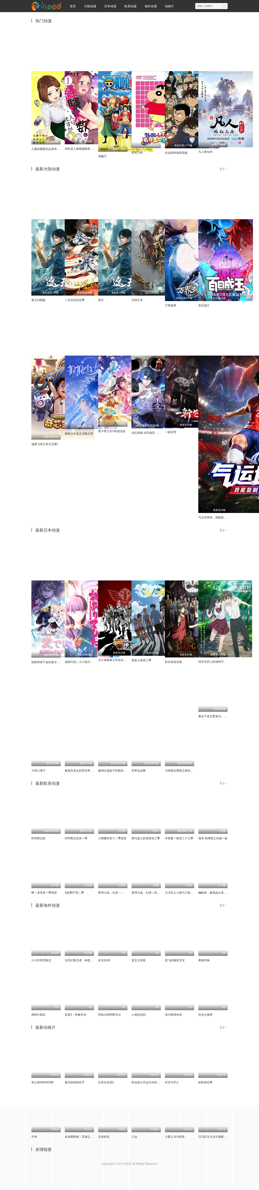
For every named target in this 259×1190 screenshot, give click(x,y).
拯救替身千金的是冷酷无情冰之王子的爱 (56, 662)
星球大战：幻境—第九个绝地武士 (153, 892)
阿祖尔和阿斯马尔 (109, 1014)
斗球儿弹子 (38, 770)
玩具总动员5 (106, 1082)
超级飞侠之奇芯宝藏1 (44, 444)
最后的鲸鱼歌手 (75, 1082)
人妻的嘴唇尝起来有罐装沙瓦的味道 (54, 149)
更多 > (224, 169)
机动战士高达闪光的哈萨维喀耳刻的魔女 (157, 1082)
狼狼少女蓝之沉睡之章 (79, 433)
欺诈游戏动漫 (173, 662)
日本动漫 (110, 6)
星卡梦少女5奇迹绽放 (111, 431)
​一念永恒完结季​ (75, 300)
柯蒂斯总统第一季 (76, 838)
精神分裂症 (38, 1014)
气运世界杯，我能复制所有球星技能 (221, 517)
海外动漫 (151, 6)
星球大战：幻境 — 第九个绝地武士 (120, 892)
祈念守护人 (172, 1082)
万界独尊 (170, 305)
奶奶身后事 (205, 1082)
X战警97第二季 (74, 892)
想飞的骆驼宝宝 (175, 960)
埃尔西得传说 (173, 1014)
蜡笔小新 (137, 152)
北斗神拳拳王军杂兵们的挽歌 (116, 660)
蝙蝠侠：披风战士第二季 (213, 892)
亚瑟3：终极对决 (75, 1014)
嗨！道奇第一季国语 (44, 892)
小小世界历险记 (41, 960)
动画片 (169, 6)
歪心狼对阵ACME (42, 1082)
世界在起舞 (139, 770)
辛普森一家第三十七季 (179, 838)
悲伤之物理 (205, 1014)
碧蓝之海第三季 (141, 660)
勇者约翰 (204, 960)
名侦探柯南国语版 (176, 153)
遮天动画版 (38, 300)
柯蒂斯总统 (38, 838)
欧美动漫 (130, 6)
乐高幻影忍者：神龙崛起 (80, 960)
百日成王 (204, 305)
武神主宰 (137, 300)
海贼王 (102, 156)
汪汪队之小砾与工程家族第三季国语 (187, 892)
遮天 (101, 300)
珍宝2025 (104, 960)
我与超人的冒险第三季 (146, 838)
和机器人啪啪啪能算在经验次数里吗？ (89, 148)
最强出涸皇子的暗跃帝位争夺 (116, 770)
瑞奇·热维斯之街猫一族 (212, 838)
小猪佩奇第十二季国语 (112, 838)
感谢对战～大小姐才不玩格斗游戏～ (87, 662)
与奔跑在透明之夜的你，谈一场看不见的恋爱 (193, 770)
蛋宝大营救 (139, 960)
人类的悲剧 (139, 1014)
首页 (73, 6)
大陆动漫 (90, 6)
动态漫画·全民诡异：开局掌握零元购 (155, 433)
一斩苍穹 (170, 432)
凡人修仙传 (205, 152)
